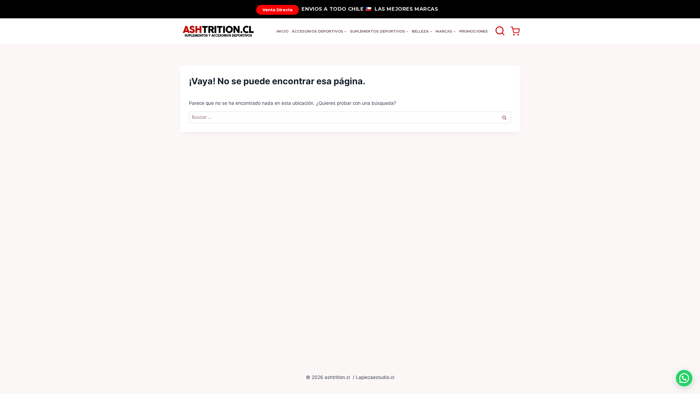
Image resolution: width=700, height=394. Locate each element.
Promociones (473, 31)
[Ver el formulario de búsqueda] (500, 31)
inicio (282, 31)
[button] (684, 378)
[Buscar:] (350, 117)
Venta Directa (277, 9)
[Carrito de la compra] (515, 31)
